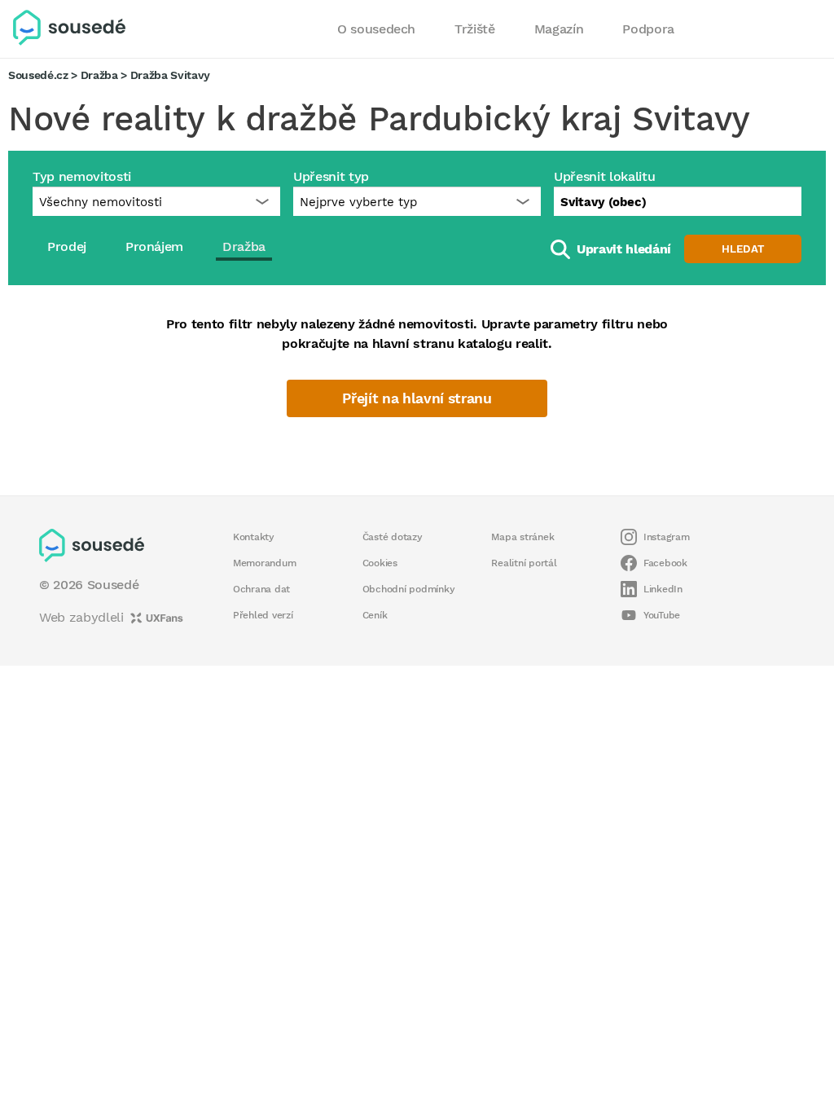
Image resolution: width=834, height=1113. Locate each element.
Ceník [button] (375, 615)
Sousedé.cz (38, 74)
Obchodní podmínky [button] (408, 589)
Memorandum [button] (264, 563)
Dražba (99, 74)
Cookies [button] (379, 563)
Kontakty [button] (253, 537)
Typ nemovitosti (82, 176)
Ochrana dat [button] (261, 589)
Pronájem (154, 246)
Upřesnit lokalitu (604, 176)
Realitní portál (523, 563)
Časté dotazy (392, 537)
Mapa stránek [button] (522, 537)
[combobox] (677, 201)
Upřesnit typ (331, 176)
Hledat (743, 249)
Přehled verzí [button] (263, 615)
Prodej (66, 246)
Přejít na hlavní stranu (416, 398)
